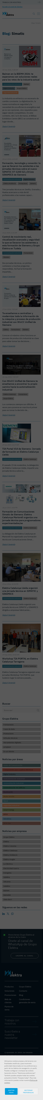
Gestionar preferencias (28, 1091)
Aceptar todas (11, 1091)
